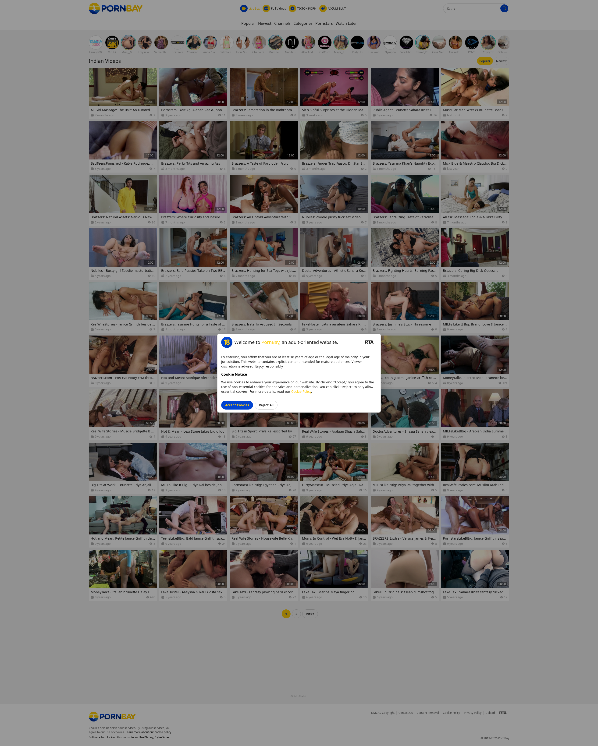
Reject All (266, 405)
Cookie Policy (301, 391)
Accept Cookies (237, 405)
